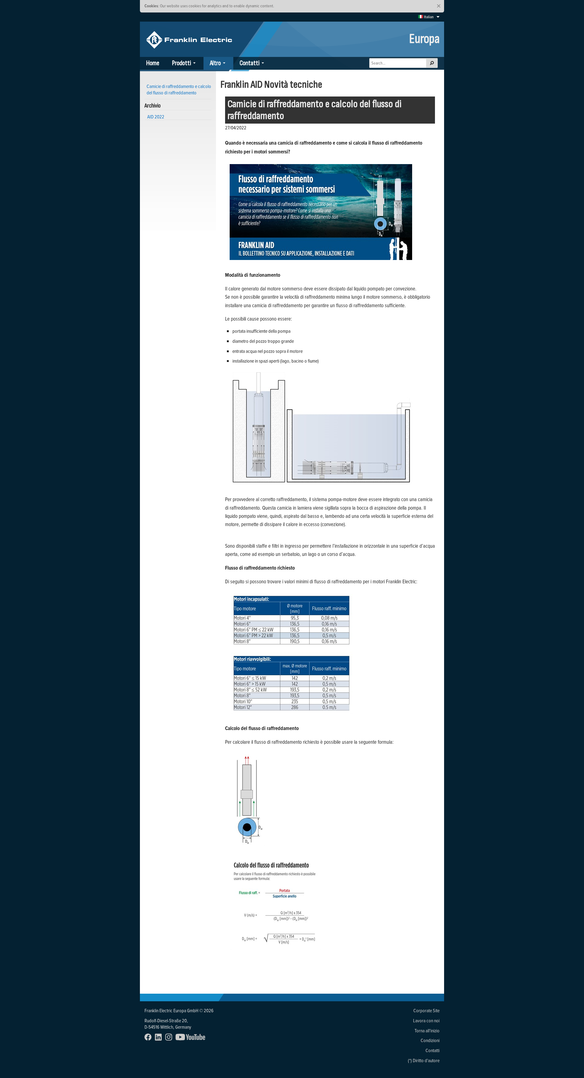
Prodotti (181, 63)
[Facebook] (149, 1038)
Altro (215, 63)
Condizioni (430, 1040)
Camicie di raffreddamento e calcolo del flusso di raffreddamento (314, 109)
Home (152, 63)
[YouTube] (192, 1038)
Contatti (249, 63)
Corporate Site (426, 1010)
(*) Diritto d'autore (424, 1060)
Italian (428, 17)
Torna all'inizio (427, 1030)
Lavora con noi (426, 1020)
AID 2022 (155, 116)
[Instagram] (170, 1038)
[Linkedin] (159, 1038)
